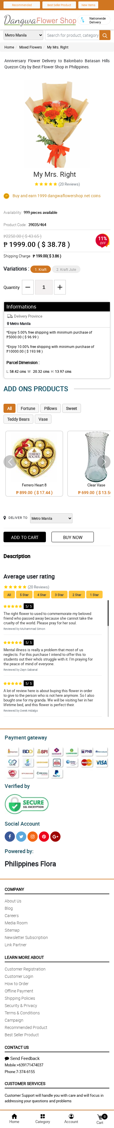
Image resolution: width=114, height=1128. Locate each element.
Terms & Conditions (22, 1013)
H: (61, 371)
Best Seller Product (59, 5)
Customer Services (25, 1083)
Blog (9, 908)
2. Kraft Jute (66, 269)
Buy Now (72, 537)
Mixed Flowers (30, 47)
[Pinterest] (44, 836)
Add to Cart (25, 537)
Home (9, 47)
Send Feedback (25, 1058)
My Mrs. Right (57, 47)
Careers (12, 915)
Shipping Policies (20, 998)
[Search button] (104, 35)
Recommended (22, 5)
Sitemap (12, 930)
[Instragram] (32, 836)
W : (38, 371)
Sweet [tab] (71, 408)
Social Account (22, 823)
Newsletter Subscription (26, 937)
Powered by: (19, 851)
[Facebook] (10, 836)
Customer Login (19, 976)
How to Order (17, 983)
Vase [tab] (43, 419)
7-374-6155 (25, 1071)
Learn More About (24, 957)
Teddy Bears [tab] (18, 419)
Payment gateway (26, 737)
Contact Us (17, 1047)
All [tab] (9, 408)
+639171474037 (30, 1065)
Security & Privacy (21, 1005)
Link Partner (16, 944)
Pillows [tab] (50, 408)
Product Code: (25, 224)
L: (16, 371)
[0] (99, 1117)
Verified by (17, 785)
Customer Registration (25, 969)
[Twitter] (21, 836)
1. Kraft (40, 269)
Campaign (14, 1020)
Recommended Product (26, 1027)
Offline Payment (19, 991)
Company (14, 889)
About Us (13, 901)
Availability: (30, 212)
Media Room (16, 923)
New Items (88, 5)
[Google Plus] (55, 836)
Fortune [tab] (28, 408)
